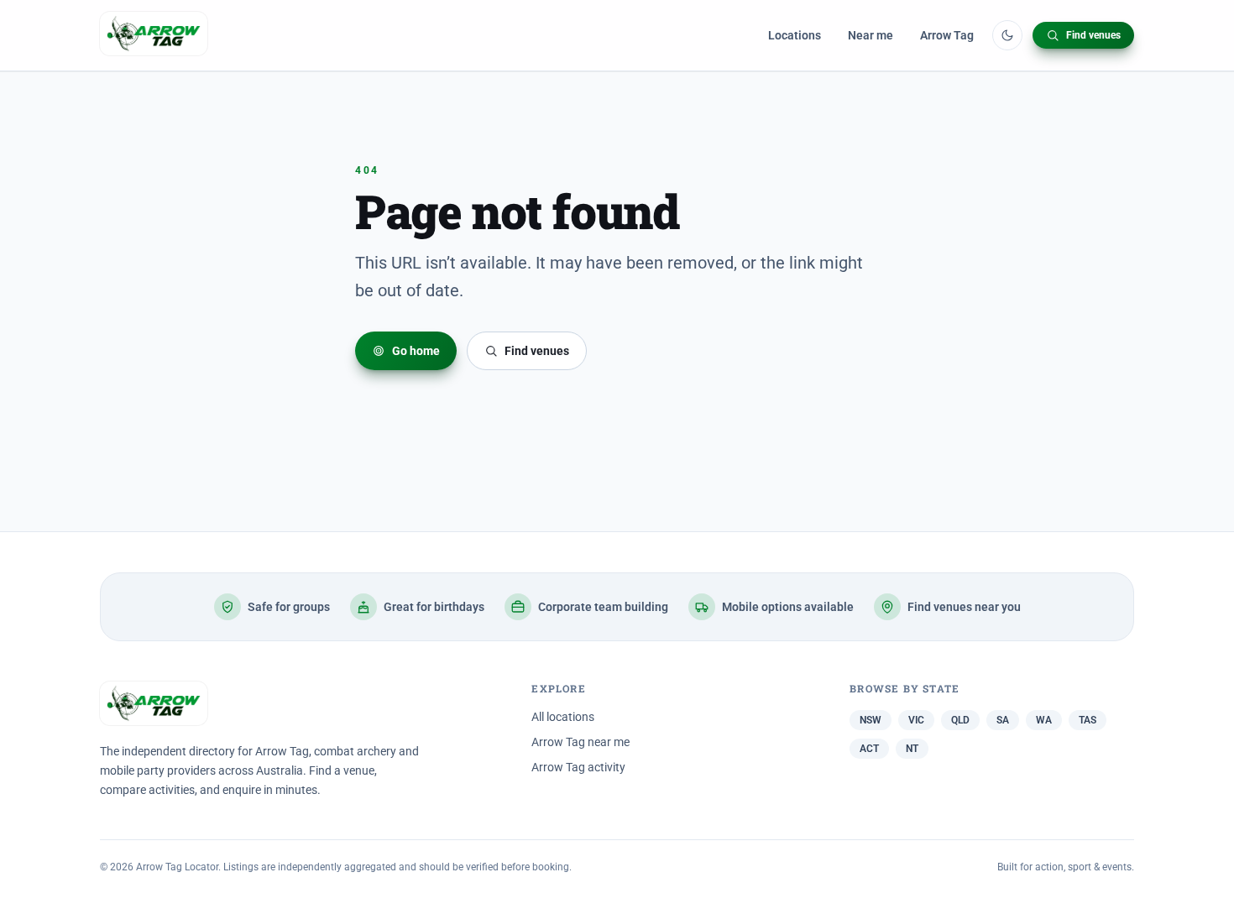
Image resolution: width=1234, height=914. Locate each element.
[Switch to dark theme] (1007, 35)
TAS (1087, 720)
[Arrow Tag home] (153, 35)
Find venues (1093, 35)
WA (1044, 720)
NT (912, 749)
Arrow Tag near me (580, 742)
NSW (870, 720)
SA (1002, 720)
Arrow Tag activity (578, 767)
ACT (869, 749)
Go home (416, 351)
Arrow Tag (947, 35)
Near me (870, 35)
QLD (960, 720)
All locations (562, 716)
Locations (794, 35)
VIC (916, 720)
